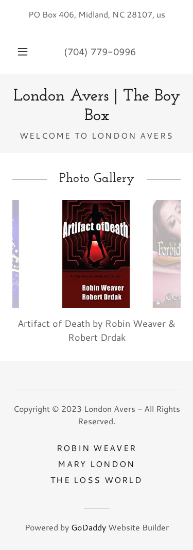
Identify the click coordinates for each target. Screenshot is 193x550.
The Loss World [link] (96, 480)
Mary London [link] (96, 464)
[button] (22, 51)
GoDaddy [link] (88, 527)
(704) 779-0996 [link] (100, 51)
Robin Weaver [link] (96, 448)
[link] (96, 106)
